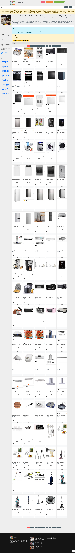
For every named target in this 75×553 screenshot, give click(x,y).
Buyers (32, 4)
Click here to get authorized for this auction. (20, 40)
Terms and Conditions (63, 551)
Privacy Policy (57, 551)
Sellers (37, 4)
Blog (54, 4)
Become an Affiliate (60, 4)
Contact (46, 4)
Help (50, 4)
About (41, 4)
